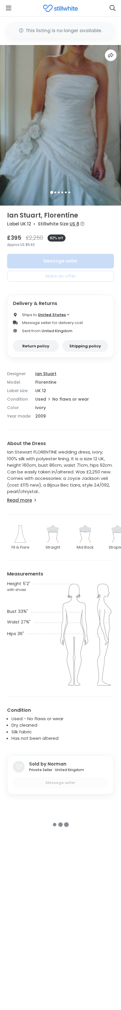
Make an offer (61, 276)
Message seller (60, 261)
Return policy (35, 346)
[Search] (112, 8)
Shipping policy (85, 346)
